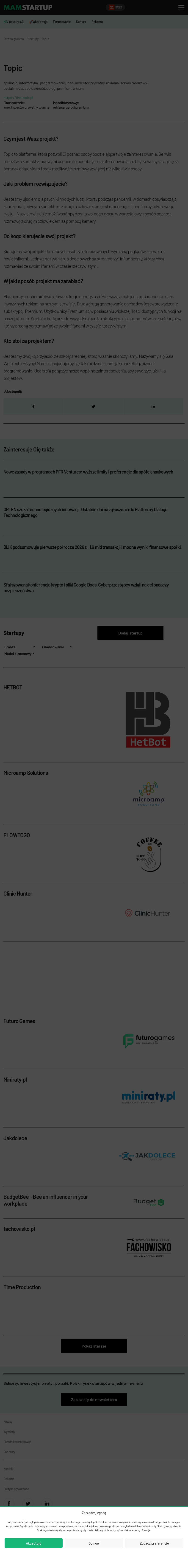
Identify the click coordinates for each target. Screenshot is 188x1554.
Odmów (94, 1543)
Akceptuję (33, 1543)
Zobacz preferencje (154, 1543)
